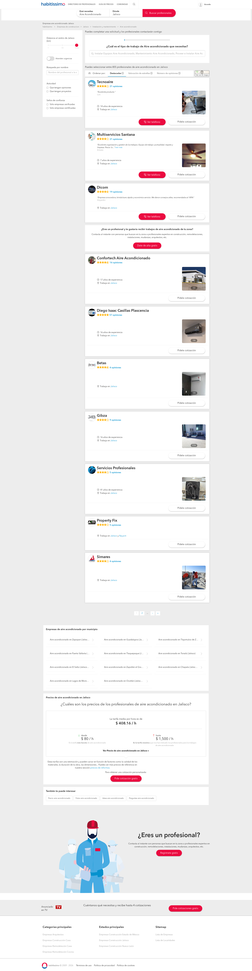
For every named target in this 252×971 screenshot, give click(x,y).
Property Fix (107, 521)
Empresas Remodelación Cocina (58, 952)
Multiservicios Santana (116, 135)
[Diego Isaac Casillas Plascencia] (92, 312)
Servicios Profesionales (116, 468)
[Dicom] (92, 189)
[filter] (62, 45)
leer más (118, 147)
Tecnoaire (105, 82)
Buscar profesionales (160, 13)
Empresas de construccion (68, 27)
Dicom (102, 188)
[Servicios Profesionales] (92, 470)
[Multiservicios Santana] (92, 136)
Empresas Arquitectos (53, 935)
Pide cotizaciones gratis (185, 908)
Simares (103, 557)
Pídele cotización (186, 122)
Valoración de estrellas (139, 73)
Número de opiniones (167, 73)
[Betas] (92, 365)
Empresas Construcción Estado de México (119, 935)
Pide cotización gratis (126, 778)
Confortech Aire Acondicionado (123, 258)
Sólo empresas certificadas (62, 108)
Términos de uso (84, 966)
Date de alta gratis (147, 245)
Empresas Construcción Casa (57, 940)
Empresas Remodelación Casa (57, 946)
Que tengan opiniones (60, 88)
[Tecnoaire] (92, 84)
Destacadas (115, 73)
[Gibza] (92, 417)
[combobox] (92, 13)
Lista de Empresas (164, 935)
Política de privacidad (104, 966)
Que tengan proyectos (60, 91)
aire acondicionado (59, 798)
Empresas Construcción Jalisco (114, 940)
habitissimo (47, 27)
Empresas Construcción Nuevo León (116, 946)
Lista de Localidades (165, 940)
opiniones (116, 86)
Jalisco (86, 27)
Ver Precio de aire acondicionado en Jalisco (125, 751)
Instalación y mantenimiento (104, 27)
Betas (101, 363)
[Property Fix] (92, 522)
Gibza (102, 416)
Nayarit (122, 536)
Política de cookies (126, 966)
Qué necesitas (86, 11)
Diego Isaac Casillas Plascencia (123, 311)
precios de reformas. (100, 768)
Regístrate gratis (169, 853)
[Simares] (92, 559)
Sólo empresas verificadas (62, 104)
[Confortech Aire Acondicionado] (92, 260)
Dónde (116, 11)
